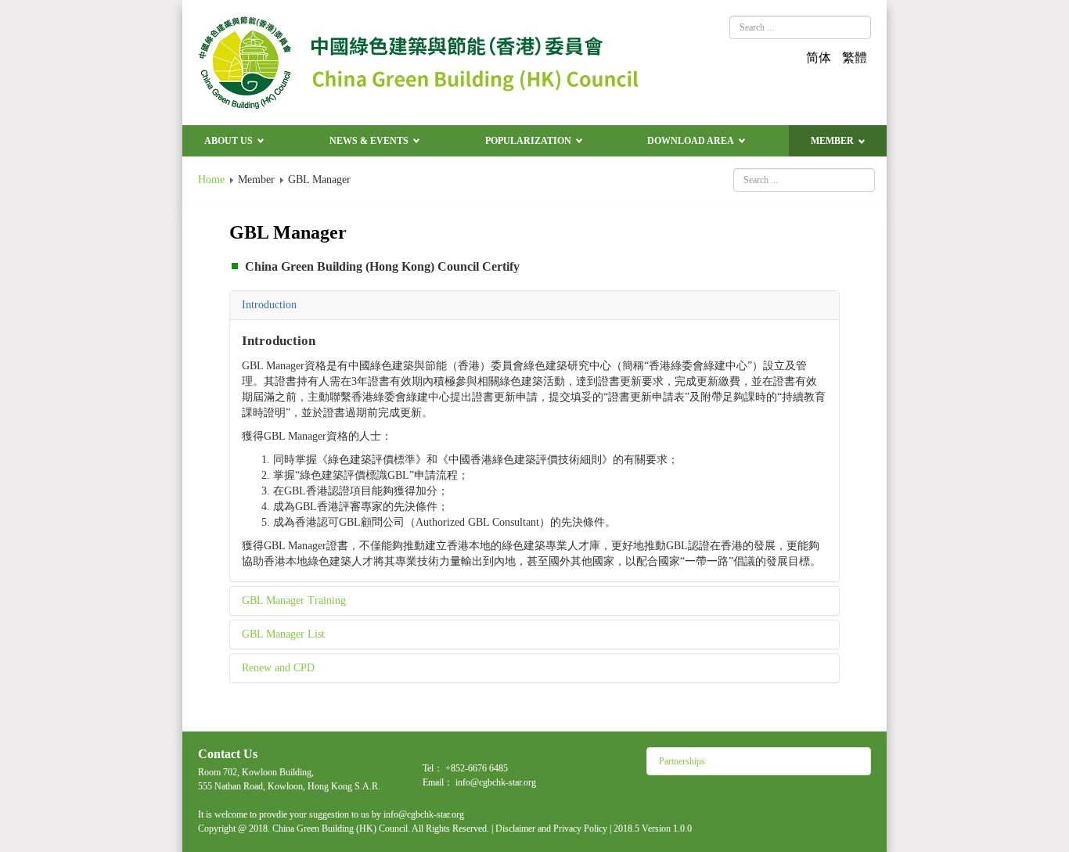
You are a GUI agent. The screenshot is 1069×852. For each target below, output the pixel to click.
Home (211, 179)
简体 (820, 57)
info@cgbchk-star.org (495, 782)
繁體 (854, 57)
